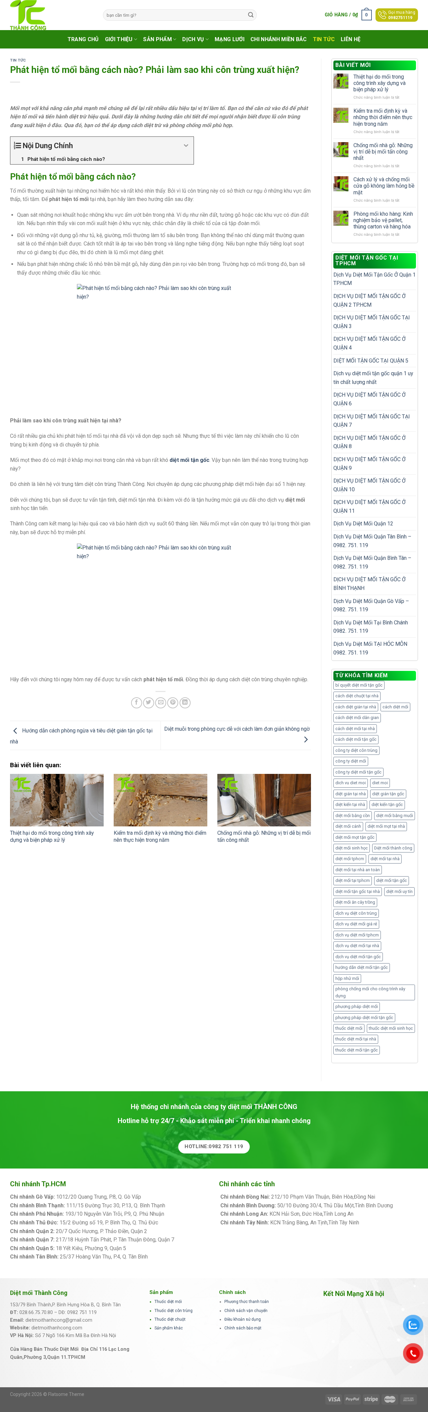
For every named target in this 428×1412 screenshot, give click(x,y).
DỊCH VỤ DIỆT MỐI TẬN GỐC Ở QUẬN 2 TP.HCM (369, 300)
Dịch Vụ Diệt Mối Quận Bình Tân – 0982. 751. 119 (372, 562)
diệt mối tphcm (349, 858)
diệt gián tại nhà (350, 793)
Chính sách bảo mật (242, 1328)
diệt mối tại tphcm (352, 880)
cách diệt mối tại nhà (355, 728)
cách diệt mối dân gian (357, 717)
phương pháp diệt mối (356, 1006)
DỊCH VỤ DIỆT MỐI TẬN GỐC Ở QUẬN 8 (369, 442)
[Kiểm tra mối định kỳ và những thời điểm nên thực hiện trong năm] (160, 800)
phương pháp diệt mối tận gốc (364, 1017)
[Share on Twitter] (148, 702)
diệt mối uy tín (399, 891)
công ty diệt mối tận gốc (358, 772)
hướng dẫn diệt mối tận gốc (361, 967)
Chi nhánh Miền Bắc (278, 39)
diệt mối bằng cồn (352, 815)
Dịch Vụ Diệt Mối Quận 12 (363, 523)
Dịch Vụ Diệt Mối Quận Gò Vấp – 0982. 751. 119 (371, 605)
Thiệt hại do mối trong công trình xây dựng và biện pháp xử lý (52, 836)
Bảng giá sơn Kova (170, 1231)
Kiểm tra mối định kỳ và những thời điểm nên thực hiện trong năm (160, 836)
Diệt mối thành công (393, 847)
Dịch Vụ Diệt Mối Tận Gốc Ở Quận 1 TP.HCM (374, 279)
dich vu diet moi (350, 782)
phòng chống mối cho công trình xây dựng (370, 992)
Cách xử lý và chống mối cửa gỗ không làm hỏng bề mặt (383, 185)
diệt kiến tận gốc (387, 804)
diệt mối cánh (348, 826)
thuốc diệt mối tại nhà (355, 1038)
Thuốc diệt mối (168, 1301)
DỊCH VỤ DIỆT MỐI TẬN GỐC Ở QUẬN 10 (369, 485)
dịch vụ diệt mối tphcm (357, 934)
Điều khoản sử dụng (242, 1319)
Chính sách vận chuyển (246, 1310)
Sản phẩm (157, 39)
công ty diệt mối (350, 761)
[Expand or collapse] (186, 145)
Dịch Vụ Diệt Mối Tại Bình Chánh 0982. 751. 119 (370, 626)
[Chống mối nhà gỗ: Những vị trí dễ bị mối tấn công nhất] (264, 800)
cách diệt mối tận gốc (356, 739)
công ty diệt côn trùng (356, 750)
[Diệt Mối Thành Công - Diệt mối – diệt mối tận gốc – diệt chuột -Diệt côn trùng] (51, 15)
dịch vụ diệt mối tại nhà (357, 945)
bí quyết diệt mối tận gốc (359, 685)
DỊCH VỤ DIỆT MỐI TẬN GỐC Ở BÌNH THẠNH (369, 583)
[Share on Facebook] (136, 702)
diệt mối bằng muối (394, 815)
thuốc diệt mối (348, 1028)
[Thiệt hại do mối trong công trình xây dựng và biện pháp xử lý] (57, 800)
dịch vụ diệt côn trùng (356, 913)
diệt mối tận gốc (391, 880)
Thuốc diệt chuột (170, 1319)
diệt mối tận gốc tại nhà (357, 891)
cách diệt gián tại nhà (355, 706)
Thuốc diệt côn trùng (173, 1310)
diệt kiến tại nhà (350, 804)
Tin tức (324, 39)
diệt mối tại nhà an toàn (357, 869)
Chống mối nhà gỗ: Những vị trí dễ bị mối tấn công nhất (383, 151)
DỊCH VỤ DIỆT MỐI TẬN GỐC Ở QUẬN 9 (369, 463)
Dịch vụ (193, 39)
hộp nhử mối (347, 978)
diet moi (380, 782)
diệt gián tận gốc (388, 793)
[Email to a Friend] (160, 702)
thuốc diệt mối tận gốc (356, 1049)
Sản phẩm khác (168, 1328)
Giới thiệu (119, 39)
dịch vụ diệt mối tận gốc (358, 956)
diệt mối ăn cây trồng (355, 902)
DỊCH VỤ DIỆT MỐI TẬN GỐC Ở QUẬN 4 (369, 343)
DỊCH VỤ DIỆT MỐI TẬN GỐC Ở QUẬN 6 (369, 399)
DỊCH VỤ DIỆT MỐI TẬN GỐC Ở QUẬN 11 (369, 506)
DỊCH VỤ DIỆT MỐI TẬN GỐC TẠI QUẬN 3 (371, 321)
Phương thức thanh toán (246, 1301)
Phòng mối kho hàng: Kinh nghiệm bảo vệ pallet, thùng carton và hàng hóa (383, 220)
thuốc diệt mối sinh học (391, 1028)
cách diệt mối (395, 706)
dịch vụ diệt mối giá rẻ (356, 923)
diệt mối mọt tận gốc (354, 837)
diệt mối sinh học (351, 847)
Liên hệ (350, 39)
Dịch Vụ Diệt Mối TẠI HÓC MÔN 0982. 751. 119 (370, 648)
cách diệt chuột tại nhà (357, 695)
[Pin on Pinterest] (172, 702)
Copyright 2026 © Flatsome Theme (47, 1394)
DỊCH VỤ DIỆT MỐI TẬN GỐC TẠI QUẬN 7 (371, 420)
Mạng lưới (229, 39)
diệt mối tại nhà (385, 858)
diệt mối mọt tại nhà (386, 826)
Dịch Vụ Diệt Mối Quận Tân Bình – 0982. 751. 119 (372, 540)
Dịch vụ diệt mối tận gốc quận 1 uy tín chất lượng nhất (373, 377)
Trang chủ (83, 39)
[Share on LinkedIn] (185, 702)
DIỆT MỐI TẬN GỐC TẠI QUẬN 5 (370, 361)
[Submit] (250, 15)
